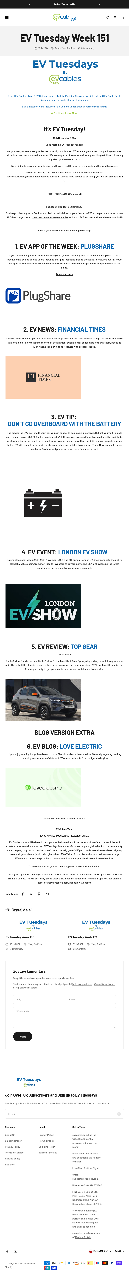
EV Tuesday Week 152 (82, 937)
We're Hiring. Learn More (64, 112)
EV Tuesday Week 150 (20, 937)
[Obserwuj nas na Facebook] (7, 1251)
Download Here (64, 274)
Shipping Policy (13, 1140)
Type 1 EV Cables (17, 95)
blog (92, 176)
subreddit (55, 176)
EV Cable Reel (112, 95)
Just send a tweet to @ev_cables (50, 217)
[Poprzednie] (29, 4)
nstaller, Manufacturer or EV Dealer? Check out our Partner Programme (68, 106)
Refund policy (12, 1158)
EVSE (25, 106)
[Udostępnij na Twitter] (31, 894)
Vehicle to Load (94, 95)
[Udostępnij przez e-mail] (47, 894)
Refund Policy (46, 1140)
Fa (94, 172)
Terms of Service (14, 1152)
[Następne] (99, 4)
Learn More (102, 1103)
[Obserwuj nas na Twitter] (15, 1251)
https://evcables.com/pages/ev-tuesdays (67, 882)
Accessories (48, 99)
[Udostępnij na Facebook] (23, 894)
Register (10, 1164)
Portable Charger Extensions (73, 99)
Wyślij (23, 1036)
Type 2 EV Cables (37, 95)
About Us (10, 1134)
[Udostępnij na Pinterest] (39, 894)
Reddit (21, 176)
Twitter (11, 176)
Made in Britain (83, 1237)
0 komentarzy (88, 48)
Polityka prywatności (82, 984)
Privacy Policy (12, 1146)
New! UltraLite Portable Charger (66, 95)
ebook (100, 172)
